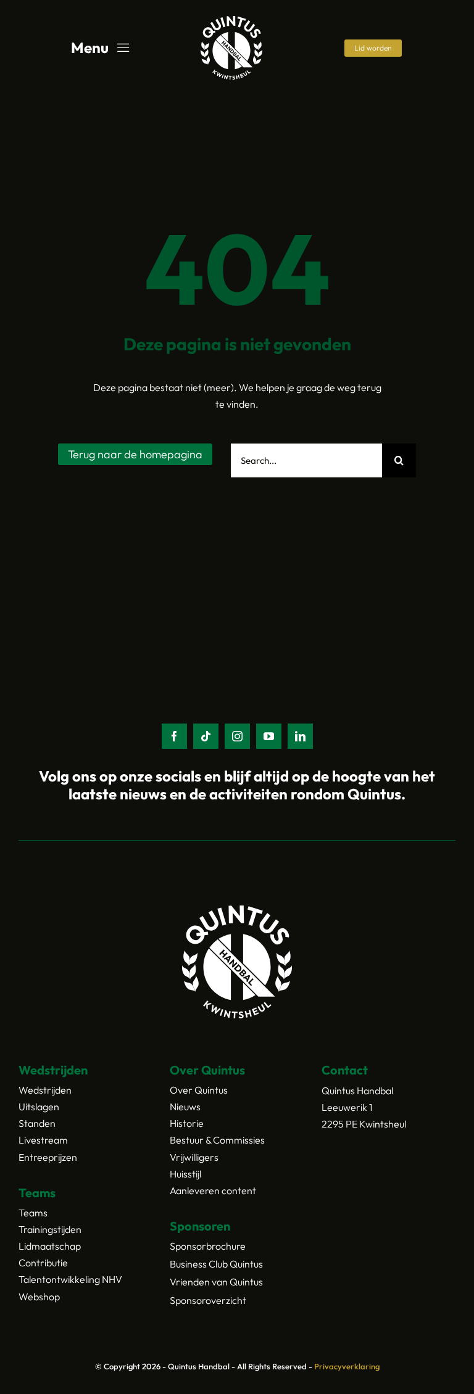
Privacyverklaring (347, 1366)
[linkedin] (300, 736)
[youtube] (268, 736)
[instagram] (237, 736)
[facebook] (174, 736)
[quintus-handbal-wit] (231, 21)
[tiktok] (205, 736)
